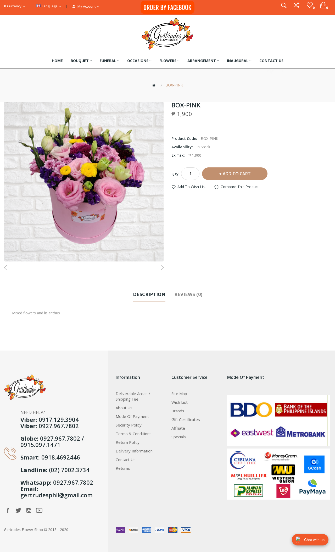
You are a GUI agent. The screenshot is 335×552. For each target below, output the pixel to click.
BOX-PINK (174, 85)
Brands (177, 410)
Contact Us (126, 459)
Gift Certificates (185, 419)
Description (149, 294)
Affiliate (178, 428)
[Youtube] (39, 510)
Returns (123, 468)
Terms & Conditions (134, 433)
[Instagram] (29, 510)
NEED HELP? (32, 412)
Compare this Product (240, 186)
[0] (310, 5)
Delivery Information (134, 450)
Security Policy (129, 425)
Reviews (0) (188, 294)
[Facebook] (8, 510)
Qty (174, 173)
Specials (178, 436)
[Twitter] (18, 510)
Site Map (179, 393)
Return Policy (127, 442)
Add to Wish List (191, 186)
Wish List (179, 402)
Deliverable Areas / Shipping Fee (133, 396)
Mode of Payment (132, 416)
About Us (124, 407)
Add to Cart (237, 174)
